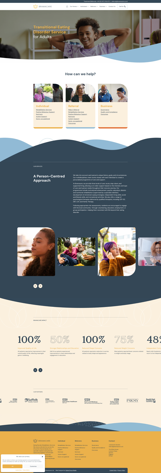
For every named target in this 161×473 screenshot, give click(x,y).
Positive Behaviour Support (45, 112)
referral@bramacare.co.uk (120, 1)
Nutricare (39, 114)
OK (12, 466)
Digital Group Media (71, 470)
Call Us (121, 6)
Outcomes (72, 123)
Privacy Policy (121, 470)
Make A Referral (73, 110)
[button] (42, 456)
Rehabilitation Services (44, 110)
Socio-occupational (43, 119)
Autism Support (41, 117)
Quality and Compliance (109, 112)
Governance (105, 110)
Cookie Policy (19, 470)
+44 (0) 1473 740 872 (103, 1)
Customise (33, 466)
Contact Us (112, 6)
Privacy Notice (26, 470)
